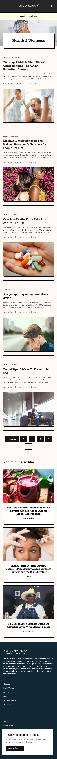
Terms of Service (9, 700)
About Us (6, 684)
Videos (11, 688)
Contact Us (7, 705)
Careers (6, 722)
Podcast (6, 692)
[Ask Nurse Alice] (28, 6)
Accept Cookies (14, 748)
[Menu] (4, 7)
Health (5, 688)
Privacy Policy (8, 696)
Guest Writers (8, 726)
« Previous (12, 439)
